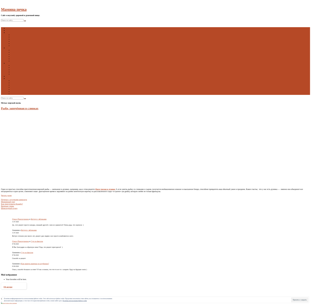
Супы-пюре (15, 43)
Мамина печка (14, 9)
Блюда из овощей (18, 54)
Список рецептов (13, 30)
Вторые (9, 48)
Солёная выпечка (18, 72)
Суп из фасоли (37, 241)
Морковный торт (8, 202)
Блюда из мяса (16, 52)
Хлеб (13, 74)
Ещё (7, 78)
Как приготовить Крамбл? (12, 204)
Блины (13, 65)
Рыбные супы (16, 39)
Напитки (14, 81)
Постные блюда (17, 89)
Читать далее (6, 195)
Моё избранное (12, 76)
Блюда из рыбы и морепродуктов (24, 61)
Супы (13, 41)
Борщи (13, 35)
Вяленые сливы (7, 206)
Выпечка (9, 63)
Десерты (14, 92)
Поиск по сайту (17, 94)
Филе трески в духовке (105, 189)
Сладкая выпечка (18, 70)
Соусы (13, 85)
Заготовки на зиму (18, 83)
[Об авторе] (14, 285)
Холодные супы (17, 46)
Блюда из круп (17, 50)
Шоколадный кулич (9, 208)
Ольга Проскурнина (20, 219)
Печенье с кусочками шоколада (14, 200)
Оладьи (14, 67)
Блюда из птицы (17, 59)
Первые (9, 33)
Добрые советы (17, 87)
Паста (13, 57)
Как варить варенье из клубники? (35, 264)
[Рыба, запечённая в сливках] (25, 185)
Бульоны (14, 37)
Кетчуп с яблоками (39, 219)
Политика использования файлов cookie (75, 301)
